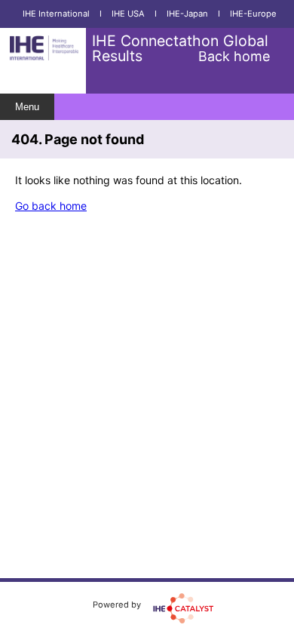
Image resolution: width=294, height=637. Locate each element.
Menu (27, 106)
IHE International (56, 13)
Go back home (51, 205)
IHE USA (128, 13)
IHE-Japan (187, 13)
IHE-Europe (253, 13)
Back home (234, 56)
